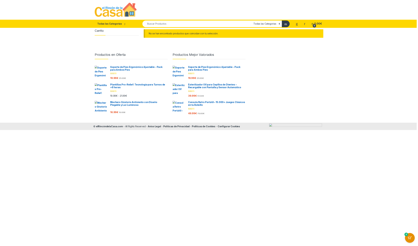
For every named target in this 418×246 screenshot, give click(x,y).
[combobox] (197, 23)
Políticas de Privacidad (176, 126)
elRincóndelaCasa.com (109, 126)
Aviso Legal (154, 126)
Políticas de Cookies (203, 126)
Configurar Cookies (229, 126)
